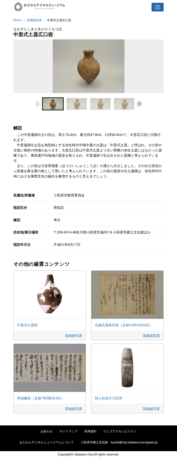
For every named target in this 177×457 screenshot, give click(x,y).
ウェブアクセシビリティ (120, 431)
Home (17, 20)
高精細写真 (34, 20)
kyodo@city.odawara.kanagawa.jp (134, 442)
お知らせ (46, 431)
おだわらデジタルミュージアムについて (46, 442)
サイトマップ (68, 431)
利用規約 (90, 431)
